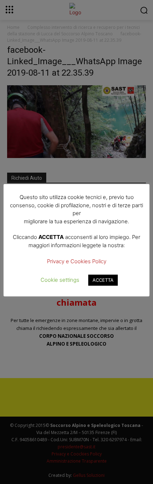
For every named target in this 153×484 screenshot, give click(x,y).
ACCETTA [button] (103, 280)
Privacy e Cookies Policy (76, 261)
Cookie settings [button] (60, 279)
